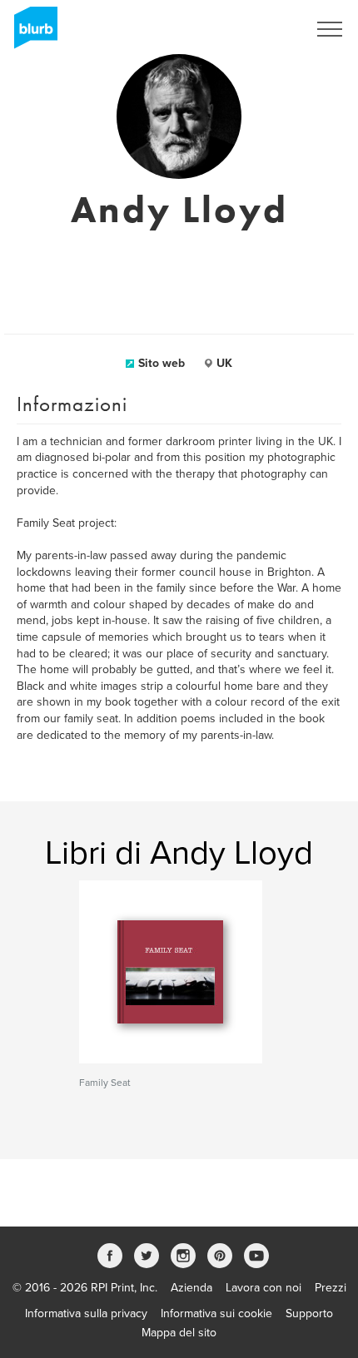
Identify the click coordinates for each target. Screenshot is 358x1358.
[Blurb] (30, 33)
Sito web (161, 363)
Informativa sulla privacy (86, 1313)
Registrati (261, 29)
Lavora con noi (263, 1288)
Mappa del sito (179, 1333)
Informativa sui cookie (216, 1313)
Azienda (191, 1288)
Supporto (309, 1313)
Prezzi (330, 1288)
